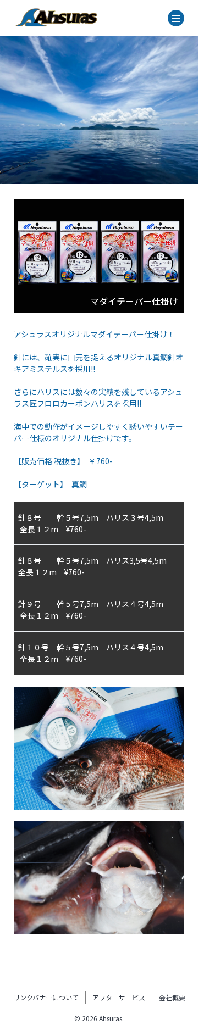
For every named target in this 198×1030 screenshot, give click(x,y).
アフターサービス (118, 997)
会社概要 (172, 997)
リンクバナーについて (46, 997)
